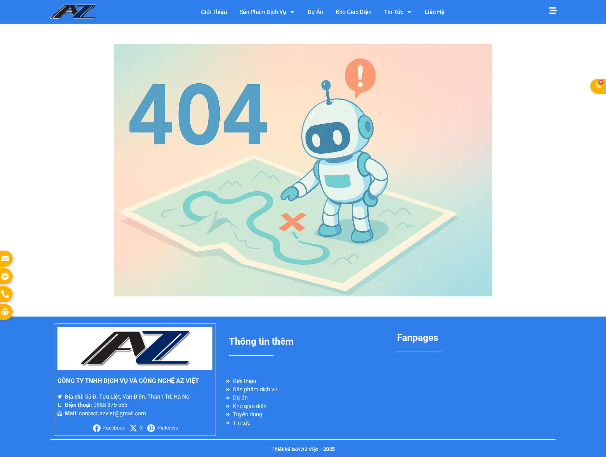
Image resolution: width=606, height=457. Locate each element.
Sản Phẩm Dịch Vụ (263, 12)
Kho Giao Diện (353, 12)
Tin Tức (393, 12)
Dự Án (315, 12)
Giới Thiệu (214, 12)
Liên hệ (434, 12)
